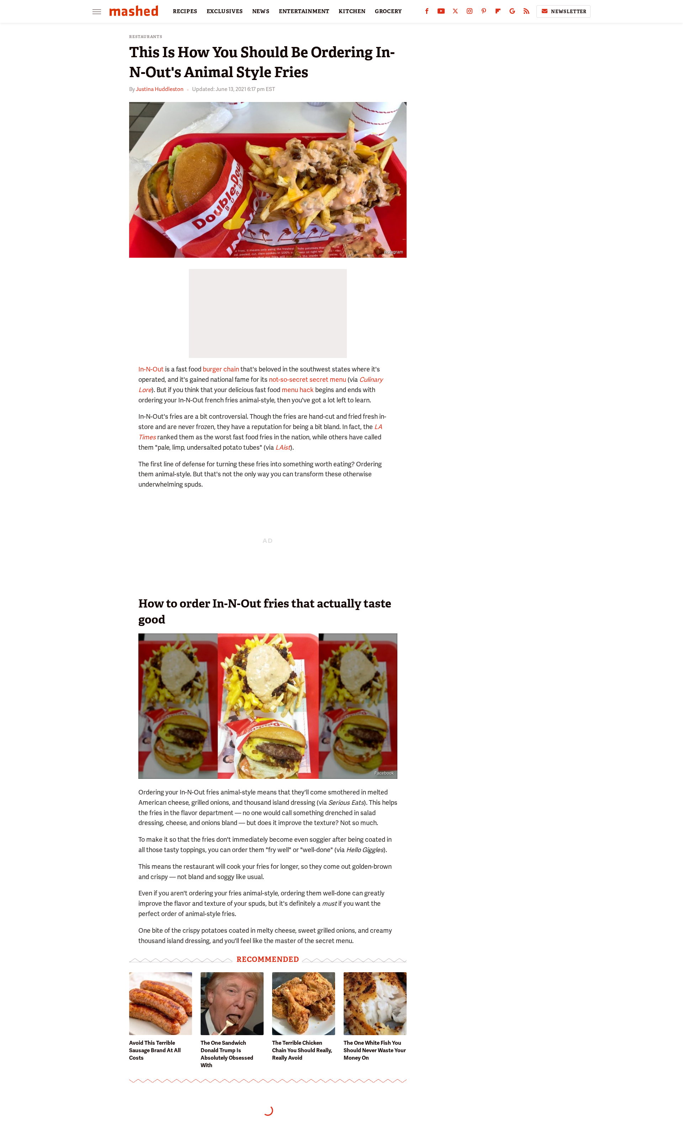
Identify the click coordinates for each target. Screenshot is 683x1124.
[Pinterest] (484, 12)
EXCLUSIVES (225, 11)
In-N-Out (151, 369)
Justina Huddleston (160, 89)
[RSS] (526, 12)
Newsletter (569, 12)
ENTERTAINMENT (304, 11)
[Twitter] (455, 12)
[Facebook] (427, 12)
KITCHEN (352, 11)
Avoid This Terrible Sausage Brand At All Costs (155, 1050)
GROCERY (388, 11)
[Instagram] (469, 12)
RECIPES (185, 11)
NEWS (261, 11)
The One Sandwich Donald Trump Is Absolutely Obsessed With (227, 1054)
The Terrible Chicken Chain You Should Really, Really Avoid (302, 1050)
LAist (282, 447)
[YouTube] (441, 12)
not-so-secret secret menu (307, 379)
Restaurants (146, 37)
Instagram (393, 252)
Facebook (384, 773)
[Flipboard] (498, 12)
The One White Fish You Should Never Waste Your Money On (375, 1050)
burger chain (221, 369)
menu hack (298, 390)
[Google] (512, 12)
